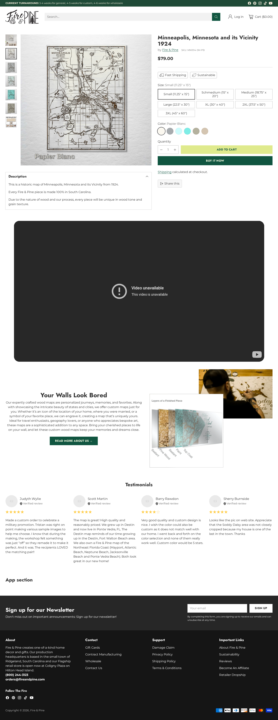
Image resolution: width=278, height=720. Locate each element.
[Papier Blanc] (161, 131)
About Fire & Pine (232, 647)
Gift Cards (92, 647)
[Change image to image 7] (11, 122)
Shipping (165, 172)
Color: (172, 123)
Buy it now (215, 161)
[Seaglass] (178, 131)
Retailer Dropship (232, 675)
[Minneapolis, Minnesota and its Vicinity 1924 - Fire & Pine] (86, 99)
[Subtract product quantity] (161, 150)
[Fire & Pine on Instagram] (260, 3)
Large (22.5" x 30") (176, 105)
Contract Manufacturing (103, 654)
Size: (174, 85)
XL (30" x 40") (215, 105)
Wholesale (93, 661)
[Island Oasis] (187, 131)
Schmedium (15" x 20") (215, 94)
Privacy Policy (162, 654)
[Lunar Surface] (170, 131)
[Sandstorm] (204, 131)
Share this (171, 183)
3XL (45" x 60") (176, 113)
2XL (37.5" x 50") (253, 105)
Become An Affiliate (234, 668)
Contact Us (93, 668)
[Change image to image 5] (11, 94)
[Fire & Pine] (22, 17)
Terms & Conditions (167, 668)
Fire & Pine (170, 50)
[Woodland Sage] (196, 131)
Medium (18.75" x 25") (253, 94)
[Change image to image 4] (11, 81)
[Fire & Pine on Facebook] (249, 3)
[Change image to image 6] (11, 108)
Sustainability (229, 654)
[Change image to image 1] (11, 40)
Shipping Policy (164, 661)
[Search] (216, 17)
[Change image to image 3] (11, 67)
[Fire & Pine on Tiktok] (265, 3)
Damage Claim (163, 647)
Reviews (225, 661)
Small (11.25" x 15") (176, 94)
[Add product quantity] (175, 150)
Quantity (164, 141)
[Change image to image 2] (11, 53)
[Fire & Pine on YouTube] (271, 3)
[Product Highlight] (139, 291)
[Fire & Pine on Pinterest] (255, 3)
